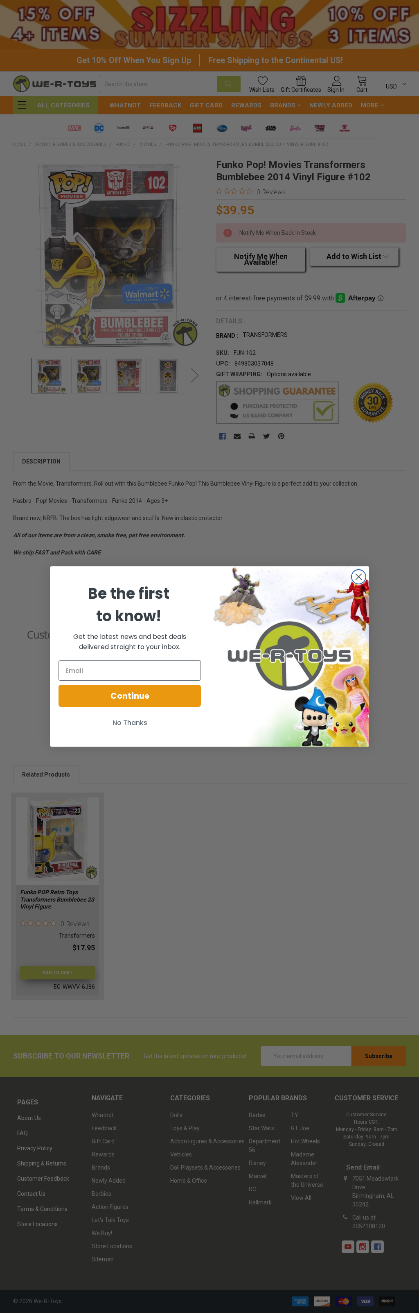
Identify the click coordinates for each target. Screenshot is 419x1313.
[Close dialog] (358, 577)
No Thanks (130, 722)
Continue (129, 696)
